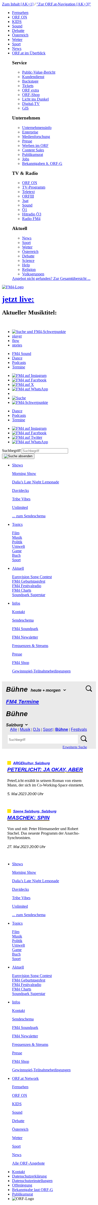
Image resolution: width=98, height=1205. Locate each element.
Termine (18, 367)
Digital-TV (31, 104)
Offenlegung (22, 1185)
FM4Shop (20, 662)
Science (28, 260)
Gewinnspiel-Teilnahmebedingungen (41, 671)
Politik (17, 542)
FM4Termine (22, 701)
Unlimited (20, 507)
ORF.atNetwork (25, 1078)
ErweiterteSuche (75, 747)
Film (15, 533)
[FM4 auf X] (23, 384)
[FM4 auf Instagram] (29, 375)
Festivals (79, 729)
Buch (16, 555)
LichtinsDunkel (35, 99)
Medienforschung (36, 136)
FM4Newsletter (25, 637)
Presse (27, 141)
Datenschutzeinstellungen (32, 1181)
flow (15, 340)
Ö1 (24, 210)
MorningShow (24, 473)
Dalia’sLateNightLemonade (35, 482)
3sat (25, 201)
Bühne (61, 729)
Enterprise (30, 132)
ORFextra (30, 90)
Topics (17, 524)
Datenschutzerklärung (29, 1176)
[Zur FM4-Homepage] (13, 287)
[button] (39, 331)
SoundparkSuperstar (28, 595)
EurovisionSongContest (32, 577)
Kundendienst (33, 77)
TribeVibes (21, 499)
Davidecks (20, 490)
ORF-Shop (31, 95)
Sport (16, 44)
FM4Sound (21, 353)
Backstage (30, 81)
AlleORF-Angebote (28, 1163)
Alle (13, 729)
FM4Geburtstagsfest (28, 581)
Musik (17, 537)
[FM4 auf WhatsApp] (30, 389)
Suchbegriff (11, 450)
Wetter (17, 39)
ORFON (19, 17)
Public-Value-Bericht (38, 72)
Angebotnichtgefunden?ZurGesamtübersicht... (51, 278)
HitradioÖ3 (31, 214)
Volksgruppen (33, 274)
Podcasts (19, 362)
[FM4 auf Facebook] (29, 380)
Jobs (25, 159)
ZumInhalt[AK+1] (17, 4)
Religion (29, 269)
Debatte (18, 30)
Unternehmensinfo (37, 127)
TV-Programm (33, 187)
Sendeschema (23, 620)
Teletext (28, 192)
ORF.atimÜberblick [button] (28, 53)
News (16, 48)
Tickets (27, 86)
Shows (17, 465)
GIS (25, 108)
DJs (36, 729)
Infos (16, 603)
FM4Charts (21, 590)
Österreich (20, 35)
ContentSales (33, 150)
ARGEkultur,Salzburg (31, 763)
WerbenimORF (35, 145)
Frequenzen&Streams (30, 646)
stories (17, 345)
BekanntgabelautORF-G (32, 1190)
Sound (17, 26)
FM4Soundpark (25, 629)
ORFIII (28, 196)
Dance (17, 358)
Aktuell (18, 568)
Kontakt (18, 612)
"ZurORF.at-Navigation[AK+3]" (63, 4)
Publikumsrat (32, 154)
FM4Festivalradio (26, 586)
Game (17, 551)
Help (26, 265)
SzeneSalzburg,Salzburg (35, 811)
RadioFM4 (31, 219)
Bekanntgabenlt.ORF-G (42, 163)
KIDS (17, 21)
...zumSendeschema (28, 516)
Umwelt (18, 546)
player (17, 336)
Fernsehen (20, 12)
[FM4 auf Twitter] (27, 437)
